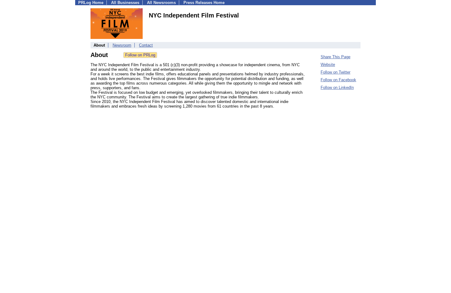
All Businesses (125, 2)
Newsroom (122, 45)
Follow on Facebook (338, 80)
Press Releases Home (204, 2)
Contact (146, 45)
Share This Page (335, 57)
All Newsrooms (161, 2)
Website (328, 64)
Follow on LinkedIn (337, 87)
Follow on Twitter (335, 72)
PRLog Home (90, 2)
